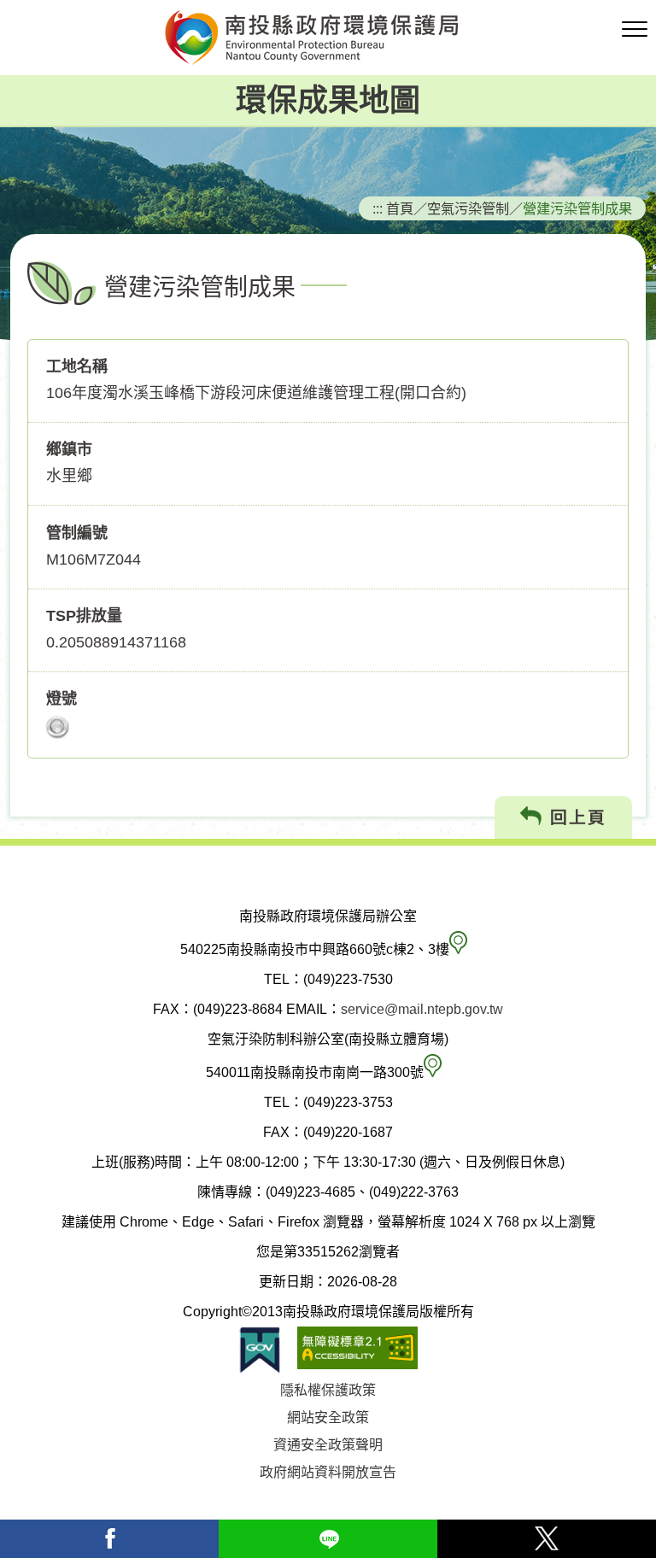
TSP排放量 (84, 615)
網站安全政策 (328, 1417)
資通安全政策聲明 (328, 1445)
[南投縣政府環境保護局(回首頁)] (328, 37)
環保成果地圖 (328, 100)
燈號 (61, 698)
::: (377, 208)
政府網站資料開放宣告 (328, 1472)
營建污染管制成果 (577, 208)
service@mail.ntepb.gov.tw (422, 1009)
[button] (634, 29)
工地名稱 (77, 366)
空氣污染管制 (468, 208)
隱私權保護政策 (328, 1390)
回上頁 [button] (574, 817)
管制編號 (77, 533)
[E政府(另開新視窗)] (260, 1350)
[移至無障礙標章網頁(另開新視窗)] (357, 1350)
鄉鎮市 (69, 449)
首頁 (399, 208)
